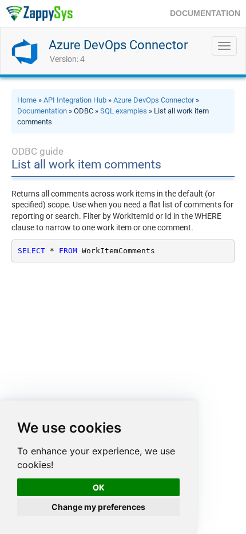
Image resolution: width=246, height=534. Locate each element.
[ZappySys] (39, 13)
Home (27, 100)
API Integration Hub (74, 100)
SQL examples (123, 111)
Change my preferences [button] (98, 507)
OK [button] (99, 487)
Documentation (42, 111)
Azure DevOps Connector (118, 45)
